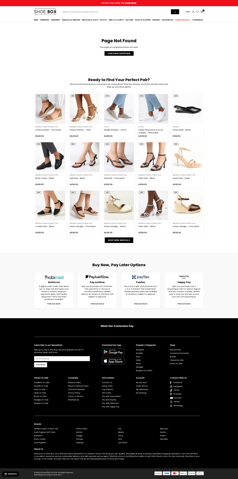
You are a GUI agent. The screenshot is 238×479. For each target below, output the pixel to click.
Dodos (163, 435)
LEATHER (129, 20)
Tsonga (79, 439)
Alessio (121, 432)
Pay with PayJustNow (111, 396)
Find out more (53, 304)
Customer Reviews (76, 389)
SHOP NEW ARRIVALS (119, 240)
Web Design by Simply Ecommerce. (48, 475)
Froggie (79, 435)
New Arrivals (175, 349)
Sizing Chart (107, 386)
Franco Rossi (81, 428)
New (38, 96)
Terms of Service (75, 396)
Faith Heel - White (147, 226)
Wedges (139, 367)
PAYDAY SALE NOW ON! (119, 3)
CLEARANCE (197, 20)
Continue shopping (119, 53)
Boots (138, 363)
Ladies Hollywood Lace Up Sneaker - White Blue (150, 131)
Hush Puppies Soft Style (44, 432)
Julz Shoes (122, 442)
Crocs (120, 435)
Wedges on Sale (41, 400)
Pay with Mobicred (110, 403)
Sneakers (140, 349)
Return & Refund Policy (78, 386)
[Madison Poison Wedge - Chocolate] (188, 205)
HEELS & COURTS (116, 20)
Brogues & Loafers (144, 370)
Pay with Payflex (109, 400)
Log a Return (107, 389)
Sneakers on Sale (41, 382)
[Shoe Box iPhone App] (113, 362)
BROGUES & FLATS (90, 20)
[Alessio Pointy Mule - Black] (188, 109)
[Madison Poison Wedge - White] (119, 205)
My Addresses (142, 389)
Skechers (164, 428)
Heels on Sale (40, 393)
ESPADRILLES (167, 20)
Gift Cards (106, 393)
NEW (36, 20)
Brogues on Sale (41, 403)
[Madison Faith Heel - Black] (153, 157)
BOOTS (103, 20)
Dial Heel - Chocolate (114, 178)
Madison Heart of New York (46, 428)
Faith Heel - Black (146, 178)
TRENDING (44, 20)
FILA (119, 428)
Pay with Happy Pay (110, 406)
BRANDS (156, 20)
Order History (142, 386)
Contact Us (107, 382)
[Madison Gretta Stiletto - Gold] (85, 109)
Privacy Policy (74, 393)
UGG (120, 439)
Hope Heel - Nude (181, 178)
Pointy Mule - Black (182, 130)
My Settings (141, 393)
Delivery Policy (74, 382)
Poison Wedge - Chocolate (186, 226)
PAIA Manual (73, 400)
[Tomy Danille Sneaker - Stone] (119, 109)
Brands (173, 356)
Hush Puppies (40, 442)
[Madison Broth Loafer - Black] (50, 157)
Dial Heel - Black (77, 178)
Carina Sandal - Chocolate (48, 130)
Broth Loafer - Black (44, 178)
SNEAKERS (55, 20)
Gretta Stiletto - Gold (80, 130)
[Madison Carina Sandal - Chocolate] (50, 109)
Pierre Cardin (40, 439)
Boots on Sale (40, 396)
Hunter (163, 432)
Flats (138, 356)
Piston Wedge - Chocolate (83, 226)
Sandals (139, 353)
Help (188, 11)
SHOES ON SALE (182, 20)
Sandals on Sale (41, 386)
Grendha (164, 439)
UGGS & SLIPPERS (143, 20)
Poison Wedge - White (115, 226)
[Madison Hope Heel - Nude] (188, 157)
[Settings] (193, 12)
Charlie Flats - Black (44, 226)
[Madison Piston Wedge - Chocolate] (85, 205)
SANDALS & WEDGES (71, 20)
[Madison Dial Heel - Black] (85, 157)
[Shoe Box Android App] (113, 353)
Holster (79, 432)
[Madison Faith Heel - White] (153, 205)
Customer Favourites (179, 353)
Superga (80, 442)
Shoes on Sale (176, 363)
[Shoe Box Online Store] (47, 12)
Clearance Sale (177, 360)
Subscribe (40, 365)
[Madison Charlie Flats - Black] (50, 205)
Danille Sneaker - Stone (115, 130)
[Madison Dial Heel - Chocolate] (119, 157)
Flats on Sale (39, 389)
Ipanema (38, 435)
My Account (141, 382)
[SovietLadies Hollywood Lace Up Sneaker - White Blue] (153, 109)
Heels (138, 360)
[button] (201, 12)
